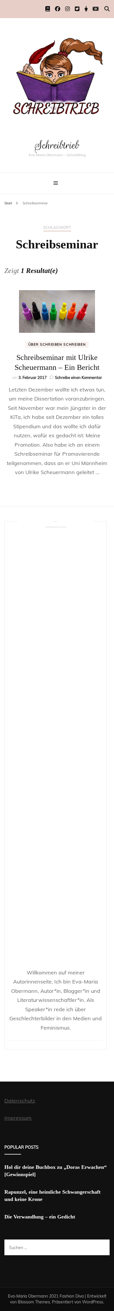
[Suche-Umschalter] (107, 9)
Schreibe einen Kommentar (78, 377)
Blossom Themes (34, 1302)
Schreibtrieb (57, 145)
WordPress (92, 1302)
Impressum (18, 1118)
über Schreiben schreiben (57, 344)
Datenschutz (19, 1100)
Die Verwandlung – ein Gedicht (39, 1217)
